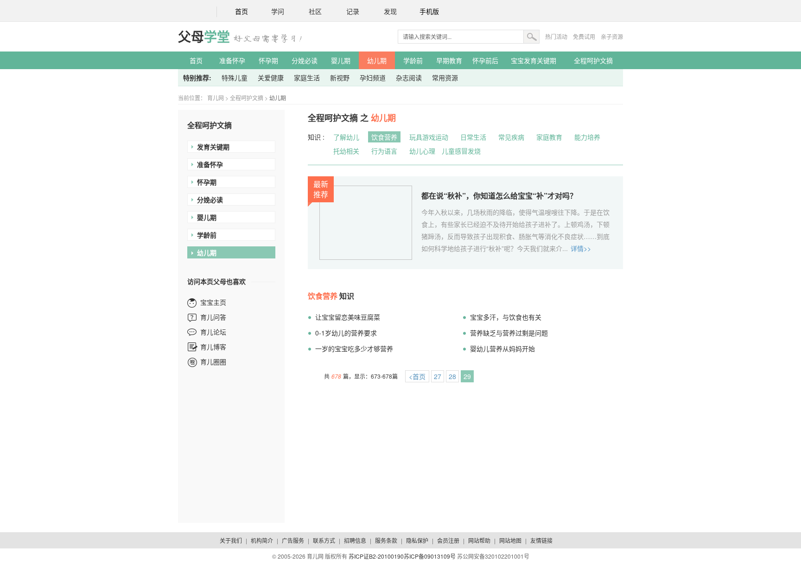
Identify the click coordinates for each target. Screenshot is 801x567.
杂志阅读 (409, 77)
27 (437, 376)
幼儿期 (377, 60)
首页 (241, 11)
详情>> (581, 248)
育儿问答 (213, 317)
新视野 (340, 77)
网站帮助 (479, 540)
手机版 (429, 11)
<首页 (417, 376)
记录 (352, 11)
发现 (390, 11)
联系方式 (324, 540)
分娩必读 (305, 60)
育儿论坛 (213, 331)
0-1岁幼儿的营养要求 (346, 332)
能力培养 (587, 137)
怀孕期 (268, 60)
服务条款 (386, 540)
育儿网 (215, 98)
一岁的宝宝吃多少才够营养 (354, 348)
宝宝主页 (213, 302)
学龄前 (413, 60)
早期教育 (449, 60)
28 (452, 376)
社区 (315, 11)
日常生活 (473, 137)
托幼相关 (346, 150)
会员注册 (448, 540)
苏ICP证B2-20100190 (376, 556)
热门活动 (556, 36)
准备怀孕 (232, 60)
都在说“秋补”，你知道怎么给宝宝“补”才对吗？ (499, 195)
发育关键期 (213, 146)
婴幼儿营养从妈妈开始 (502, 348)
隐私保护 (417, 540)
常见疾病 (511, 137)
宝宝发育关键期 (533, 60)
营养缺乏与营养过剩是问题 (509, 332)
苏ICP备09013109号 (430, 556)
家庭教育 (549, 137)
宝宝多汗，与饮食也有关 (505, 317)
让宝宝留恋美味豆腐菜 (347, 317)
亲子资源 (612, 36)
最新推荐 (320, 189)
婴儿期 (340, 60)
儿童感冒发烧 (461, 150)
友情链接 (541, 540)
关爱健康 (271, 77)
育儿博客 (213, 346)
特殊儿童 (235, 77)
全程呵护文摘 (593, 60)
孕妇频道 (373, 77)
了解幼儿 (346, 137)
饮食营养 (384, 137)
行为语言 (384, 150)
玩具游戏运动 (428, 137)
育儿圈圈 (213, 361)
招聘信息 (355, 540)
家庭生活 (307, 77)
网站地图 (510, 540)
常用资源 (445, 77)
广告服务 (293, 540)
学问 (277, 11)
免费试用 (584, 36)
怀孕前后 (485, 60)
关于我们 (231, 540)
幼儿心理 (422, 150)
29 (467, 376)
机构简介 (262, 540)
